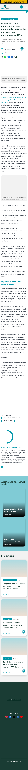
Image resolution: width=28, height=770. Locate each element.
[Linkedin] (12, 57)
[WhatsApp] (5, 57)
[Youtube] (21, 717)
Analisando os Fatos (10, 580)
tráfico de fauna (8, 420)
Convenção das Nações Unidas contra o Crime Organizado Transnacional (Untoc (13, 100)
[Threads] (14, 717)
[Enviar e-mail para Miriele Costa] (2, 467)
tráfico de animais (14, 417)
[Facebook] (8, 57)
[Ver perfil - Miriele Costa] (7, 437)
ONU (4, 417)
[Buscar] (21, 7)
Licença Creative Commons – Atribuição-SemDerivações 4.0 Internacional (14, 751)
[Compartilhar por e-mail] (15, 57)
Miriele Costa (16, 447)
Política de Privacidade (15, 761)
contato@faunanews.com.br (14, 699)
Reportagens (13, 19)
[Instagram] (6, 717)
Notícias (4, 19)
